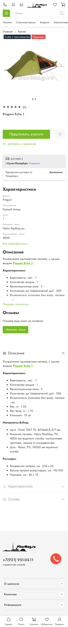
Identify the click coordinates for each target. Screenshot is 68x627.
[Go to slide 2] (35, 99)
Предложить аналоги (26, 134)
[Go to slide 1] (32, 99)
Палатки (7, 22)
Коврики (45, 22)
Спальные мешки (26, 22)
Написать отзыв (15, 329)
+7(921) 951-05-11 (18, 560)
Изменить (34, 163)
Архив (22, 31)
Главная (8, 31)
